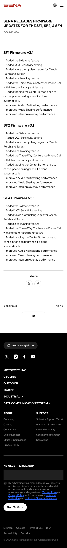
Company (9, 419)
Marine (9, 390)
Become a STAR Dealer (48, 424)
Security (25, 533)
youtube (33, 356)
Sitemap (8, 528)
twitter (29, 283)
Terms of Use (49, 492)
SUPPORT (42, 413)
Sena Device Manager (48, 434)
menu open (61, 5)
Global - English (21, 345)
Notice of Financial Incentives (41, 498)
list (33, 315)
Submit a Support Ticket (49, 419)
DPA (48, 528)
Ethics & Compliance (15, 440)
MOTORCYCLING (15, 370)
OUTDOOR (11, 383)
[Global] (55, 5)
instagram (15, 356)
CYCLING (10, 376)
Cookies (20, 528)
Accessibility (10, 533)
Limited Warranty (45, 429)
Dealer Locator (12, 434)
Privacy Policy (11, 445)
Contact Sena (11, 429)
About (8, 413)
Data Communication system (26, 403)
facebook (38, 283)
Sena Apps (42, 440)
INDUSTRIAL (12, 396)
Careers (8, 424)
